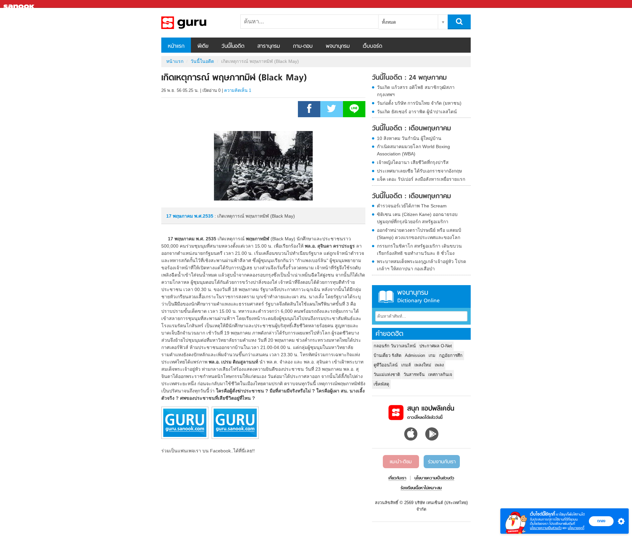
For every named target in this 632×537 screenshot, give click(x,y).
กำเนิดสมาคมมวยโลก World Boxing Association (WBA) (413, 150)
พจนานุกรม (338, 46)
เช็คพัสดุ (381, 384)
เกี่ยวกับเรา (397, 478)
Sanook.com (19, 4)
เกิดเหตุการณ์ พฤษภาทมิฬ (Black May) (195, 23)
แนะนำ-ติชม (401, 462)
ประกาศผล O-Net (435, 345)
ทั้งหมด (389, 22)
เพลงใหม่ (422, 364)
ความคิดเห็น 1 (237, 90)
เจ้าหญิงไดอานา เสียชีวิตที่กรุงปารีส (413, 162)
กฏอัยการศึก (450, 355)
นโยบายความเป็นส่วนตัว (546, 528)
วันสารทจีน (414, 374)
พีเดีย (203, 46)
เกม (432, 355)
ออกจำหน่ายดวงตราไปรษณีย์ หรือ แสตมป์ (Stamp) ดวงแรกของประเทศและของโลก (419, 234)
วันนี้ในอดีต (233, 46)
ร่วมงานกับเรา (442, 462)
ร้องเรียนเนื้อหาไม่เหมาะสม (421, 488)
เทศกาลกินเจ (440, 374)
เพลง (439, 364)
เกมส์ (406, 364)
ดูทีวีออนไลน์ (386, 364)
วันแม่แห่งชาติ (387, 374)
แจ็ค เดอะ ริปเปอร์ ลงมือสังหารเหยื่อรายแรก (421, 179)
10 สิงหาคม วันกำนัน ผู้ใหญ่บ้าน (409, 138)
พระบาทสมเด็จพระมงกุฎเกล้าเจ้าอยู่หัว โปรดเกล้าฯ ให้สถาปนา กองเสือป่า (421, 265)
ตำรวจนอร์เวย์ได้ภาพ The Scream (412, 205)
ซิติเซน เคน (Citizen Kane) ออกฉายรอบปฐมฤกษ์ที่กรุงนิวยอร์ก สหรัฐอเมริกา (417, 218)
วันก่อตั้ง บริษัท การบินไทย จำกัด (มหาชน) (419, 103)
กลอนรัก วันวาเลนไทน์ (395, 345)
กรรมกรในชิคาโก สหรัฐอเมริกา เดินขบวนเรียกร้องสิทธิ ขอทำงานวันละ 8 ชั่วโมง (419, 249)
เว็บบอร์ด (372, 46)
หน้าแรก (176, 46)
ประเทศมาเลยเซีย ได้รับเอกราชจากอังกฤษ (419, 171)
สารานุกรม (268, 46)
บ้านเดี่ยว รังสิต (387, 355)
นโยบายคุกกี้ (576, 528)
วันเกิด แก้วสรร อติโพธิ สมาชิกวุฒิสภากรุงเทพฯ (416, 91)
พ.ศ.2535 (203, 216)
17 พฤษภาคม (180, 216)
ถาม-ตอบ (303, 46)
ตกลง (601, 521)
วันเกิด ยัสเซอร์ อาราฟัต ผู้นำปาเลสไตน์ (417, 111)
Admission (415, 355)
